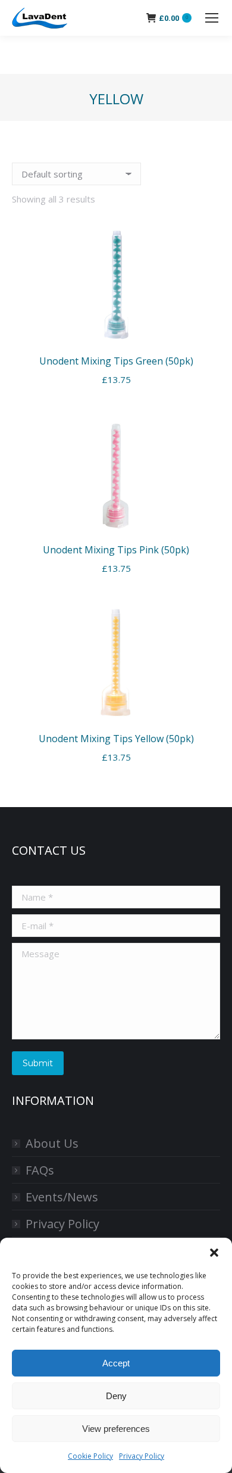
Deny (116, 1396)
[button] (214, 1253)
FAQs (40, 1170)
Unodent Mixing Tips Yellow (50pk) (116, 738)
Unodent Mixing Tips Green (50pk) (116, 361)
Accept (116, 1363)
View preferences (116, 1429)
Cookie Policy (90, 1456)
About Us (52, 1143)
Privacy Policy (141, 1456)
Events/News (62, 1196)
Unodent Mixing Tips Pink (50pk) (116, 549)
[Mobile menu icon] (211, 18)
